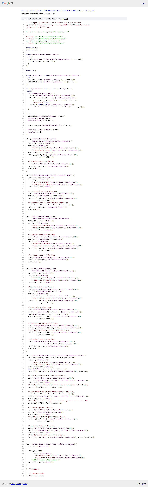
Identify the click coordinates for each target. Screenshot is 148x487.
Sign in (143, 3)
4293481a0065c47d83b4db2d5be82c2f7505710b (59, 10)
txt (139, 484)
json (144, 484)
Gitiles (13, 484)
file (65, 19)
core (93, 10)
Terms (25, 484)
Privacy (18, 484)
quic (87, 10)
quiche (24, 10)
